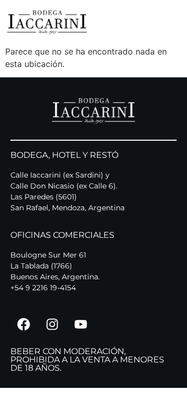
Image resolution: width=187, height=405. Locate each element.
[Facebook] (23, 324)
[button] (178, 22)
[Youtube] (81, 324)
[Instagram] (52, 324)
